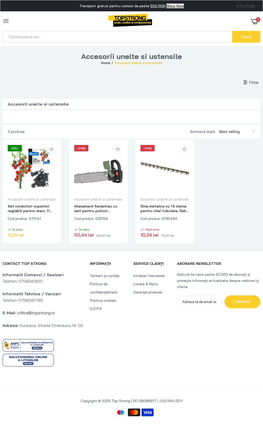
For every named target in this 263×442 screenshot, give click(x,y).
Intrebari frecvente (149, 275)
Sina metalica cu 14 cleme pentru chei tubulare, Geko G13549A (164, 208)
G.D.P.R (96, 308)
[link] (51, 149)
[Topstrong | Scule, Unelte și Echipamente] (130, 21)
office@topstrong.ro (36, 312)
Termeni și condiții (104, 275)
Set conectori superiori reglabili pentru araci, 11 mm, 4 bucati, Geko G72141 (31, 208)
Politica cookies (103, 300)
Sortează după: (202, 131)
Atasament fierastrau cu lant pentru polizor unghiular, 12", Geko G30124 (95, 208)
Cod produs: (18, 218)
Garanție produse (147, 292)
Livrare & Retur (145, 284)
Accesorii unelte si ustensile (31, 199)
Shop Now (175, 6)
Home (105, 62)
